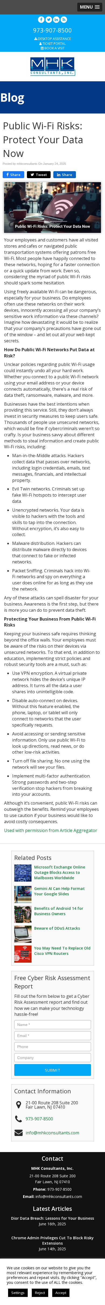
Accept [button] (60, 1292)
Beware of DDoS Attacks (57, 928)
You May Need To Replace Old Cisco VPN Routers (62, 950)
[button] (89, 7)
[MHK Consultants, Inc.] (52, 66)
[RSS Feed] (64, 19)
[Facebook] (41, 19)
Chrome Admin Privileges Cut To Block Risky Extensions (52, 1240)
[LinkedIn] (56, 19)
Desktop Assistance (54, 38)
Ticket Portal (54, 43)
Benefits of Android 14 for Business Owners (58, 911)
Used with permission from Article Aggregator (50, 830)
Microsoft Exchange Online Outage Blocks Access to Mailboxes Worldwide (59, 872)
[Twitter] (48, 19)
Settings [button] (17, 1292)
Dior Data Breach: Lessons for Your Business (52, 1218)
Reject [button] (40, 1292)
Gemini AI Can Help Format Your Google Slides (59, 891)
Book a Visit (54, 48)
